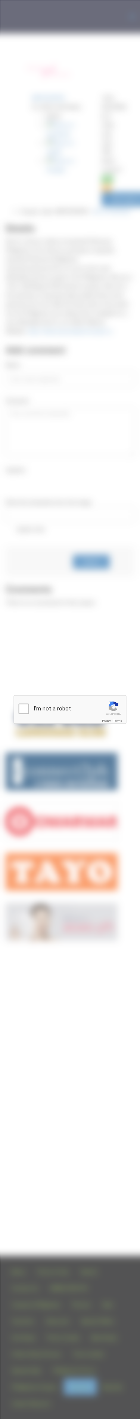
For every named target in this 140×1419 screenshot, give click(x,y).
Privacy (106, 720)
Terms (117, 720)
